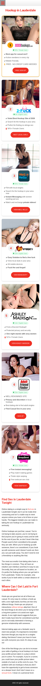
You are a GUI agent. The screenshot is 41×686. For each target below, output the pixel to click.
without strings (17, 607)
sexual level (6, 673)
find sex (31, 509)
